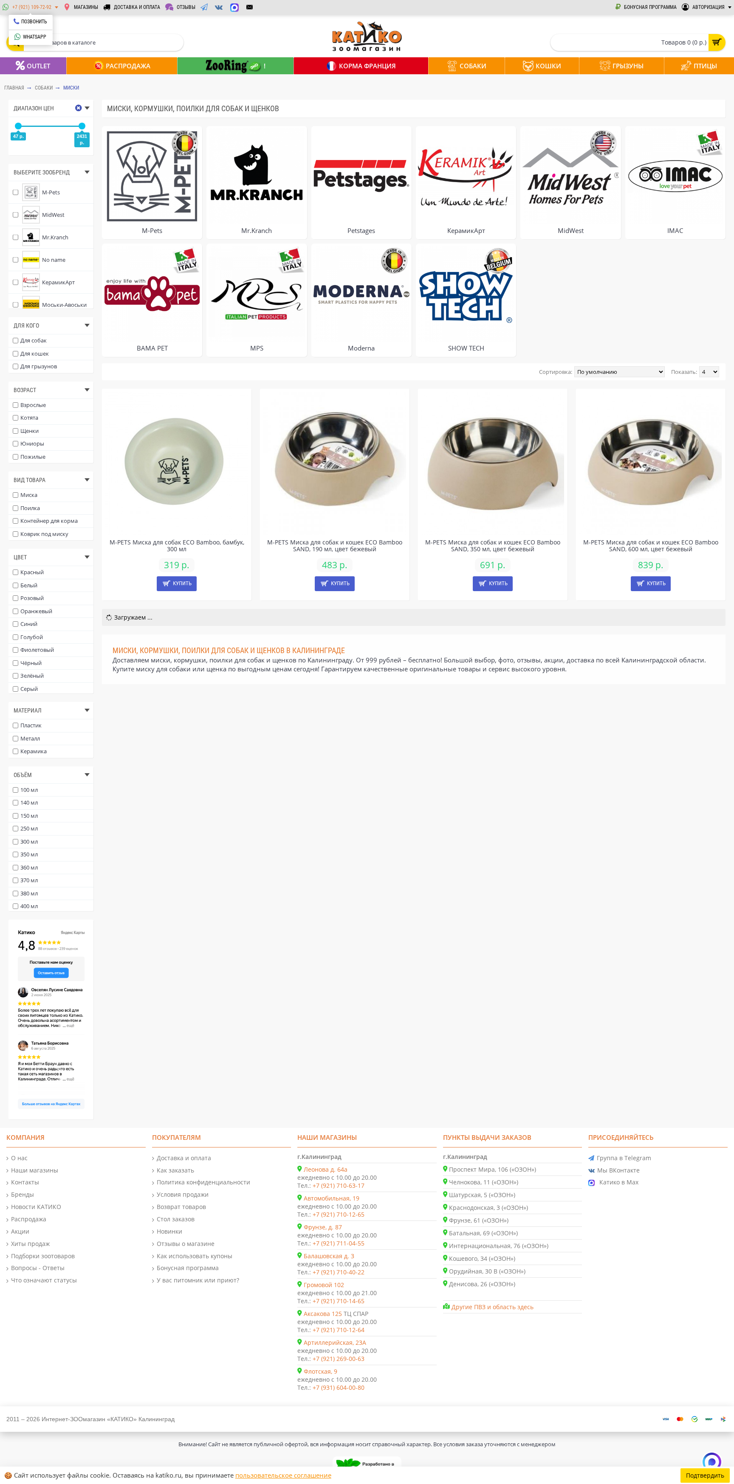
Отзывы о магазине (186, 1244)
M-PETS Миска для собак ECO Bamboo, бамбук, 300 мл (177, 545)
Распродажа (28, 1219)
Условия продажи (183, 1194)
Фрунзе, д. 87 (323, 1227)
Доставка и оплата (184, 1158)
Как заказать (175, 1170)
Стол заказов (176, 1219)
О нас (19, 1158)
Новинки (169, 1231)
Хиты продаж (30, 1244)
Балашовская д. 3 (329, 1256)
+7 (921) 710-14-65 (338, 1301)
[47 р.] (18, 126)
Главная (14, 88)
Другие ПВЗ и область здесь (493, 1307)
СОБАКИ (44, 88)
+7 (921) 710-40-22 (338, 1272)
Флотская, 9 (320, 1371)
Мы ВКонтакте (618, 1170)
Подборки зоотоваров (43, 1256)
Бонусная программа (188, 1268)
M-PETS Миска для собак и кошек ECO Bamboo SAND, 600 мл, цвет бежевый (650, 545)
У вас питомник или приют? (198, 1280)
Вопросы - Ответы (38, 1268)
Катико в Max (618, 1182)
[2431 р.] (82, 126)
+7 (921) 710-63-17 (338, 1185)
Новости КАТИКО (36, 1207)
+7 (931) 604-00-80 (338, 1387)
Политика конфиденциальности (203, 1182)
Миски (71, 88)
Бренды (22, 1194)
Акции (20, 1231)
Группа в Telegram (624, 1158)
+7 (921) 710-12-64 (338, 1330)
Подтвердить (705, 1475)
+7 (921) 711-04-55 (338, 1243)
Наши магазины (34, 1170)
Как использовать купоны (194, 1256)
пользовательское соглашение (283, 1475)
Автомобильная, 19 (331, 1198)
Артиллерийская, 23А (335, 1342)
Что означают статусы (44, 1280)
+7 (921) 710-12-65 (338, 1214)
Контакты (25, 1182)
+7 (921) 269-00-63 (338, 1359)
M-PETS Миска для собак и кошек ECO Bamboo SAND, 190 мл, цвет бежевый (334, 545)
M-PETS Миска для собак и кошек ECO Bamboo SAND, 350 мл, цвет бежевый (492, 545)
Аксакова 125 (323, 1314)
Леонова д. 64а (325, 1169)
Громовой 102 (324, 1285)
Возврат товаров (181, 1207)
